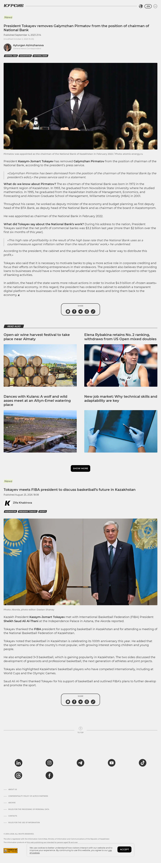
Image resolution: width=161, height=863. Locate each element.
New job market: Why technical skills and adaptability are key (120, 398)
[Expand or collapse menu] (155, 6)
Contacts (12, 816)
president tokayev (27, 512)
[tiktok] (142, 763)
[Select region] (141, 6)
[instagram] (49, 763)
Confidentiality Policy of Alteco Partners (28, 796)
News (8, 17)
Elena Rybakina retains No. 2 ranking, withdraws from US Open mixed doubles (120, 337)
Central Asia (11, 56)
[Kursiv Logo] (14, 5)
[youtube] (111, 763)
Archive (12, 803)
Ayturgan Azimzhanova (28, 45)
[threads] (18, 775)
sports (42, 512)
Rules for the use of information (24, 823)
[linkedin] (18, 763)
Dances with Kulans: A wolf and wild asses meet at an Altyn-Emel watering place (37, 400)
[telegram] (80, 763)
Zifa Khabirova (22, 502)
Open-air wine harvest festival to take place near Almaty (37, 337)
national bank (40, 56)
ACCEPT (124, 849)
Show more (80, 468)
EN (148, 6)
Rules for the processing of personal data (28, 809)
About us (12, 790)
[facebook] (49, 775)
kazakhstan (25, 56)
